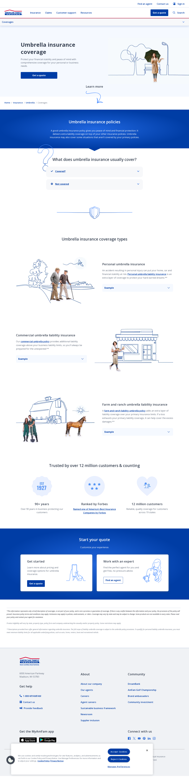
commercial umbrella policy (35, 341)
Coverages (7, 22)
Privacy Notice (57, 761)
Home (7, 102)
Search (181, 12)
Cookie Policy (43, 761)
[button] (10, 760)
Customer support (66, 12)
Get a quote (39, 75)
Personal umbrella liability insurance (147, 274)
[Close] (147, 750)
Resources (86, 12)
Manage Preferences (119, 766)
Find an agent (145, 3)
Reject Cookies (119, 759)
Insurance (35, 12)
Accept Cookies (119, 751)
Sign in (181, 3)
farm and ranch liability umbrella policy (125, 410)
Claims (48, 12)
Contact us (163, 3)
